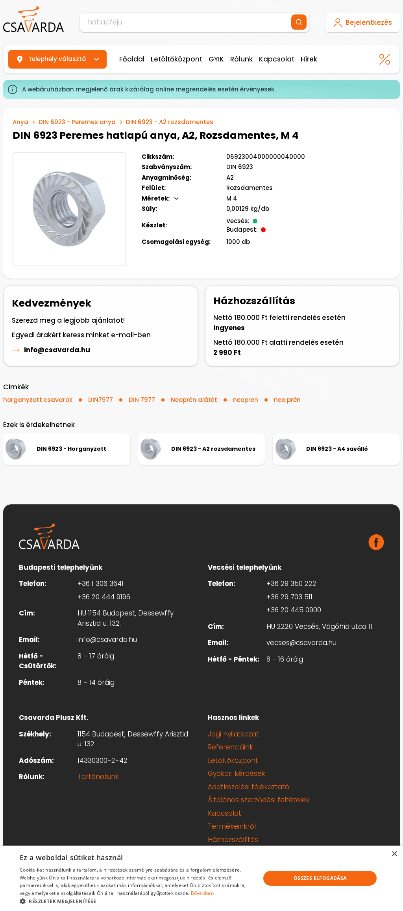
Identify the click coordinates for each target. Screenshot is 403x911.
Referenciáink (230, 747)
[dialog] (201, 878)
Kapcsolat (276, 59)
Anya (20, 122)
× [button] (394, 854)
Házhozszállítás (233, 839)
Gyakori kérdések (236, 773)
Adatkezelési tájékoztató (248, 787)
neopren (245, 400)
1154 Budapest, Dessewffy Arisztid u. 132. (133, 739)
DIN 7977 (142, 400)
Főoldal (131, 59)
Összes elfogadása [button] (320, 878)
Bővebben (202, 893)
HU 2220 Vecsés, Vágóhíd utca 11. (319, 626)
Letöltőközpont (176, 59)
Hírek (309, 59)
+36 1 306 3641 (101, 583)
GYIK (216, 59)
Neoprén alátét (194, 400)
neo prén (287, 400)
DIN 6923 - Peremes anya (77, 122)
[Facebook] (376, 542)
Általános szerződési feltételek (259, 800)
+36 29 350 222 (291, 583)
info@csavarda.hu (57, 350)
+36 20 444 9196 (104, 597)
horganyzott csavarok (37, 400)
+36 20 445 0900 (293, 610)
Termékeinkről (232, 826)
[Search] (299, 22)
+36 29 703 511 (289, 597)
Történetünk (98, 776)
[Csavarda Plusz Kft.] (33, 19)
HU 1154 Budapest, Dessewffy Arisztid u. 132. (126, 618)
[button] (136, 901)
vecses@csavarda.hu (301, 642)
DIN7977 (100, 400)
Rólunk (241, 59)
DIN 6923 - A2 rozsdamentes (169, 122)
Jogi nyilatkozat (233, 734)
